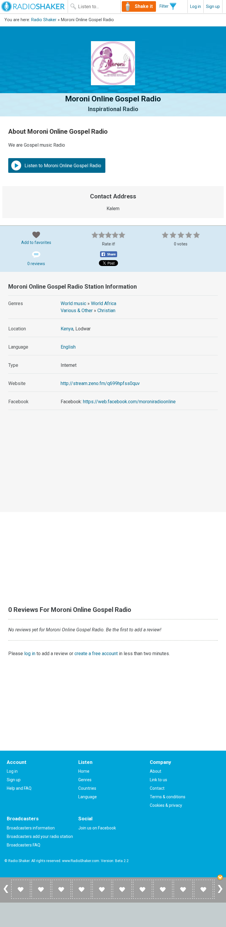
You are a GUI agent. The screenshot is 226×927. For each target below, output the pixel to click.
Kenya (67, 329)
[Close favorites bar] (220, 877)
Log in (195, 6)
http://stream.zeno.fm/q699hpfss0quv (100, 383)
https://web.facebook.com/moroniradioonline (129, 401)
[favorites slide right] (220, 892)
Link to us (158, 779)
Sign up (213, 6)
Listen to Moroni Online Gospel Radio (62, 165)
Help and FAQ (19, 788)
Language (87, 796)
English (68, 347)
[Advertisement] (113, 466)
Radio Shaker (43, 19)
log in (29, 653)
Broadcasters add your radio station (40, 836)
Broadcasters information (31, 828)
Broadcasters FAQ (23, 845)
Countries (87, 788)
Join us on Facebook (97, 828)
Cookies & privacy (166, 805)
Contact (157, 788)
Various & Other (77, 310)
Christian (106, 310)
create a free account (96, 653)
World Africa (103, 303)
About (155, 771)
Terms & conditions (167, 796)
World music (73, 303)
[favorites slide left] (6, 892)
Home (83, 771)
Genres (85, 779)
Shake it (144, 6)
